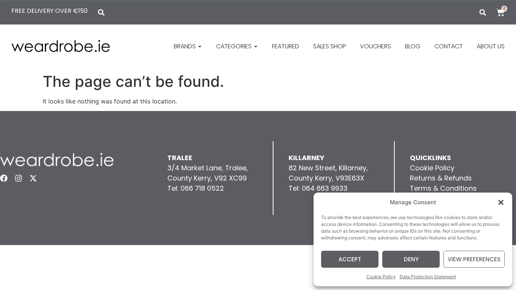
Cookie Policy (381, 276)
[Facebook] (4, 178)
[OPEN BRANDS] (200, 46)
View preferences (474, 259)
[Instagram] (18, 178)
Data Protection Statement (428, 276)
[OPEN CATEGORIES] (255, 46)
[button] (501, 202)
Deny (411, 259)
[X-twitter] (33, 178)
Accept (349, 259)
